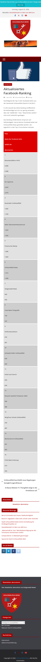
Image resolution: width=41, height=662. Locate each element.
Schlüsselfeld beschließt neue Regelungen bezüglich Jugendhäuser (20, 481)
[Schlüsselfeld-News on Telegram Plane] (8, 551)
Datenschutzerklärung (9, 643)
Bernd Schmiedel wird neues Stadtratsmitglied (17, 515)
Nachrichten (7, 84)
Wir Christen (6, 625)
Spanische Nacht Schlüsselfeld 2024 (14, 539)
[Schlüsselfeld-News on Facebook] (13, 551)
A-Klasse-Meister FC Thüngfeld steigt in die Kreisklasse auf (21, 489)
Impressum (5, 640)
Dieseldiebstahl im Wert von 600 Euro (22, 12)
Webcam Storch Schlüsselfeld (11, 628)
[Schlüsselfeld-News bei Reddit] (18, 551)
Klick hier (20, 5)
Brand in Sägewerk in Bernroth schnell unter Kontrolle (20, 519)
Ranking (30, 97)
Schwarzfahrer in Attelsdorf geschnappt (15, 536)
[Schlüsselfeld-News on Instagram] (4, 551)
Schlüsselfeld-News (20, 97)
